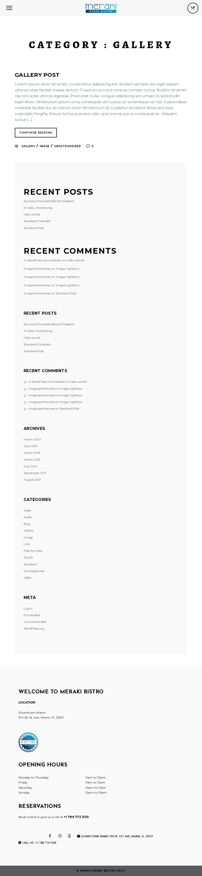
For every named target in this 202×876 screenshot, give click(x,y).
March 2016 (32, 453)
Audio (28, 517)
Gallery (28, 146)
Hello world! (32, 214)
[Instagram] (60, 836)
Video (27, 577)
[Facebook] (50, 836)
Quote (28, 557)
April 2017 (31, 446)
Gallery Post (37, 75)
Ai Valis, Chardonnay (38, 207)
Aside (27, 510)
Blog (27, 524)
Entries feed (32, 615)
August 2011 (32, 479)
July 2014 (30, 466)
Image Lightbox (67, 268)
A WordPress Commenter (42, 260)
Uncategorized (67, 146)
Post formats (33, 550)
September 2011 (35, 473)
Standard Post (34, 228)
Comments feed (35, 622)
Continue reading (35, 133)
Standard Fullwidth (37, 221)
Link (27, 544)
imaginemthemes (37, 268)
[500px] (69, 836)
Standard (30, 564)
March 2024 (32, 439)
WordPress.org (34, 628)
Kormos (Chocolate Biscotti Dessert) (49, 201)
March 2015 (32, 459)
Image (45, 146)
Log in (28, 608)
